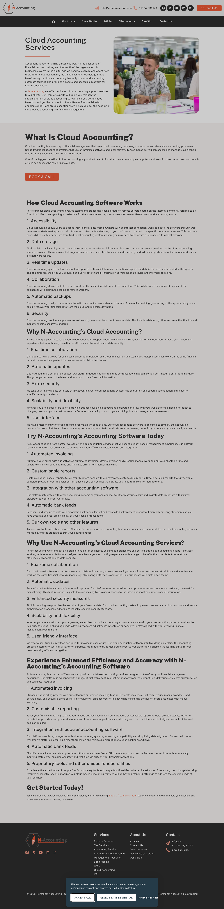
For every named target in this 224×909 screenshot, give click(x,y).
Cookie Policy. (127, 888)
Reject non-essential (116, 897)
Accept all (83, 897)
